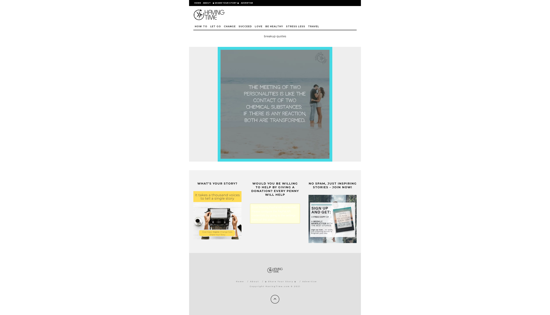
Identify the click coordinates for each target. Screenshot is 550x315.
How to (201, 26)
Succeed (245, 26)
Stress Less (295, 26)
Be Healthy (274, 26)
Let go (215, 26)
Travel (313, 26)
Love (259, 26)
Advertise (247, 3)
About (207, 3)
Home (197, 3)
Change (230, 26)
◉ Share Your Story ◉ (226, 3)
